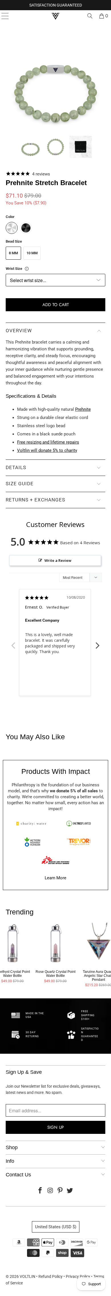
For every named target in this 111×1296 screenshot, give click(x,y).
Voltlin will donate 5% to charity (47, 450)
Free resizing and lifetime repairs (48, 442)
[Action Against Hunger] (32, 842)
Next (97, 642)
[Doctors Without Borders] (55, 860)
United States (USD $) (55, 1226)
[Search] (90, 16)
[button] (30, 146)
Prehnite (83, 409)
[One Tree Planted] (78, 823)
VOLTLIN (27, 1276)
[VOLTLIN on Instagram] (50, 1191)
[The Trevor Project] (78, 842)
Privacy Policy (78, 1276)
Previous (13, 642)
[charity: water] (32, 823)
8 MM (13, 253)
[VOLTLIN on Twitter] (70, 1191)
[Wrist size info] (26, 268)
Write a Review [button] (57, 560)
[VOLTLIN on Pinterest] (60, 1191)
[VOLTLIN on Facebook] (40, 1191)
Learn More (55, 877)
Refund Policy (50, 1276)
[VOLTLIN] (55, 16)
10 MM (32, 253)
